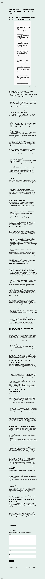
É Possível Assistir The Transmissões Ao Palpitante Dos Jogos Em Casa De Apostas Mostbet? (23, 27)
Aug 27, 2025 (11, 13)
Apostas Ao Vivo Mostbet (20, 31)
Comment (11, 534)
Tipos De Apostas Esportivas (21, 25)
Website (10, 554)
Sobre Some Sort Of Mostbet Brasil (22, 52)
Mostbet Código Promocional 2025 (22, 83)
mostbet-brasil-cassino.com (30, 146)
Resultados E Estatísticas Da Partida (22, 33)
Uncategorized (17, 13)
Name (10, 545)
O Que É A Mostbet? (20, 34)
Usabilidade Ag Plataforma (21, 56)
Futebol (18, 29)
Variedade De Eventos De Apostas (22, 55)
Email (10, 550)
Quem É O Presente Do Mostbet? (22, 79)
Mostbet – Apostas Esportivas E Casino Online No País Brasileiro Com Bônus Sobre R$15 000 (23, 70)
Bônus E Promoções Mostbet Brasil (22, 42)
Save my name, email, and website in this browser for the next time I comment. (22, 558)
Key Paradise (6, 2)
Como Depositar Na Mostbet (21, 30)
